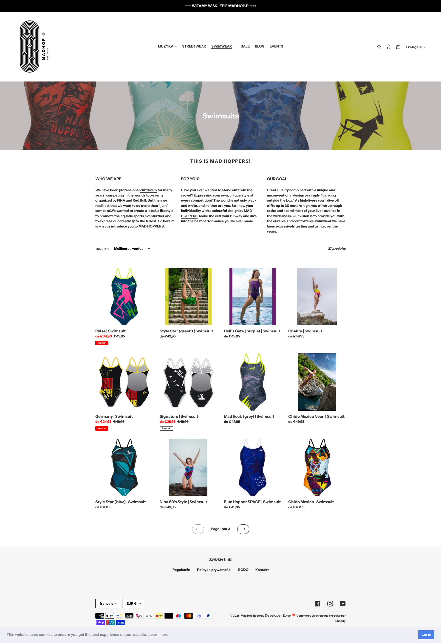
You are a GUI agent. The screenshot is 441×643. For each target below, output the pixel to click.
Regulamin (181, 569)
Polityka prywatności (214, 569)
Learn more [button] (158, 635)
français (106, 603)
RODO (243, 569)
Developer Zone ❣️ (280, 615)
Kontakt (262, 569)
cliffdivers (148, 190)
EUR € (132, 603)
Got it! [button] (426, 635)
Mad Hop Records (252, 615)
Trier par (102, 248)
